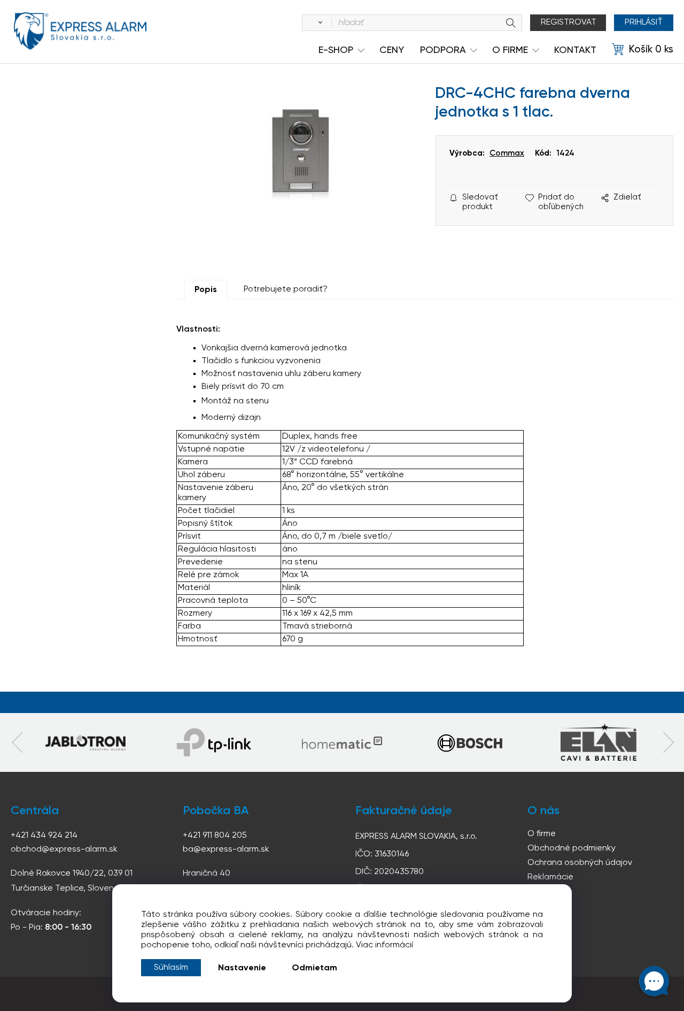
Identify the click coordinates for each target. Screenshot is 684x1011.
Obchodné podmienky (571, 848)
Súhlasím (171, 967)
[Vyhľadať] (318, 23)
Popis (206, 290)
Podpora (443, 50)
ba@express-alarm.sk (226, 849)
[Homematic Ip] (342, 742)
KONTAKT (575, 50)
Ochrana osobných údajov (579, 863)
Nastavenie (242, 968)
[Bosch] (470, 742)
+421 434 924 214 (44, 835)
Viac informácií (384, 945)
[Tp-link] (85, 742)
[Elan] (598, 742)
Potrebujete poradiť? (286, 289)
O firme (541, 834)
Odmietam (314, 968)
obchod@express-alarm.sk (64, 849)
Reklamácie (550, 877)
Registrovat (568, 22)
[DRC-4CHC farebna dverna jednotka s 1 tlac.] (301, 175)
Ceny (391, 50)
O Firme (510, 50)
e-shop (335, 50)
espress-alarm (80, 31)
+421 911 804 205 (215, 835)
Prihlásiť (644, 22)
